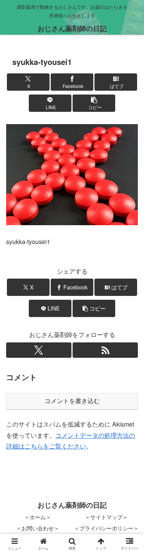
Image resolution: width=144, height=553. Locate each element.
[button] (94, 103)
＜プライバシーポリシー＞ (106, 528)
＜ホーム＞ (37, 517)
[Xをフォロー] (38, 350)
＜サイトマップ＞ (106, 517)
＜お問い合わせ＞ (37, 528)
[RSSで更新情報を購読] (105, 350)
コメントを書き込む (72, 401)
